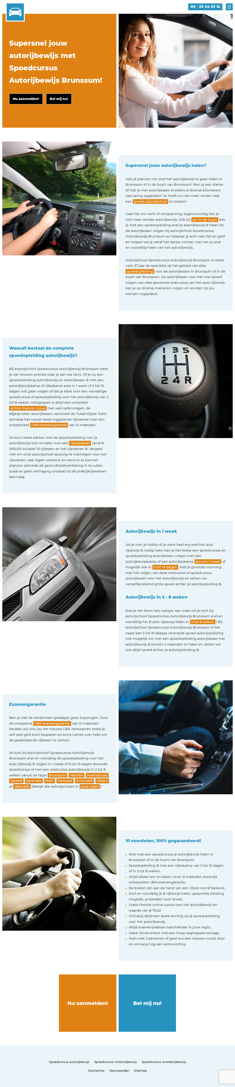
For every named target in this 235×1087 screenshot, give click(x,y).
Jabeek (16, 781)
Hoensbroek (97, 775)
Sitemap (140, 1070)
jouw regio (89, 786)
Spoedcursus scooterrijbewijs (164, 1062)
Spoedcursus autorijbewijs (69, 1062)
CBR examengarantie (49, 425)
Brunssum (57, 775)
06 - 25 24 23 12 (205, 6)
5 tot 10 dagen (165, 567)
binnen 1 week (208, 562)
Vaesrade (22, 786)
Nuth (49, 781)
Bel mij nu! (147, 1003)
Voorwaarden (119, 1070)
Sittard (102, 781)
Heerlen (76, 775)
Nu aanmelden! (87, 1003)
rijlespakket (80, 443)
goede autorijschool (150, 201)
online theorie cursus (27, 408)
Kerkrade (34, 781)
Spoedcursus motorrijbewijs (115, 1062)
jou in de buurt (205, 220)
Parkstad (65, 781)
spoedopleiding (140, 271)
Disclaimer (96, 1070)
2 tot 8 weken (202, 622)
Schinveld (84, 781)
